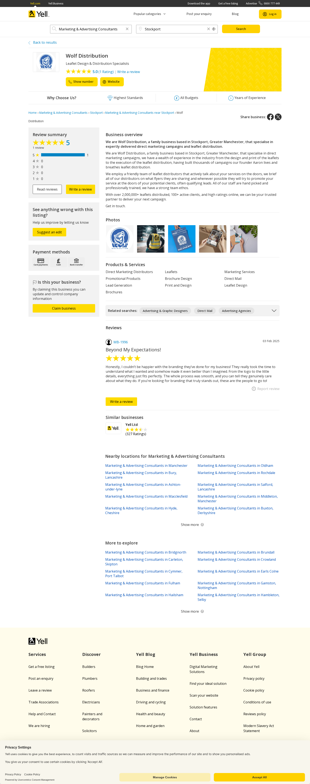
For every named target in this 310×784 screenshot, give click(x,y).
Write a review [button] (80, 189)
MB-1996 (120, 342)
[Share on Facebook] (270, 117)
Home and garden (150, 725)
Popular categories (147, 14)
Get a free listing (228, 3)
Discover (91, 654)
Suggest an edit (49, 232)
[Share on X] (278, 117)
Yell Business (55, 3)
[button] (127, 29)
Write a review (128, 71)
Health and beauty (150, 714)
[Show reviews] (49, 143)
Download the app (199, 3)
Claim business (64, 308)
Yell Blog (145, 654)
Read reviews (47, 189)
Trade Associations (43, 702)
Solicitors (89, 730)
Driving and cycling (151, 702)
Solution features (203, 707)
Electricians (91, 702)
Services (37, 654)
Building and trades (151, 678)
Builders (88, 666)
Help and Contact (42, 714)
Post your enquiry (199, 14)
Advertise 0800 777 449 (263, 3)
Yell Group (254, 654)
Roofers (88, 690)
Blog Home (145, 666)
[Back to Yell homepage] (39, 14)
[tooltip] (214, 29)
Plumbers (89, 678)
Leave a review (40, 690)
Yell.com (35, 3)
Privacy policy (253, 678)
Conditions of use (257, 702)
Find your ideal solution (208, 683)
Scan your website (204, 695)
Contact (196, 719)
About (194, 730)
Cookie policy (253, 690)
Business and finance (152, 690)
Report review (268, 388)
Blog (235, 14)
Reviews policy (254, 714)
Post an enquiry (40, 678)
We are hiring (39, 725)
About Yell (251, 666)
